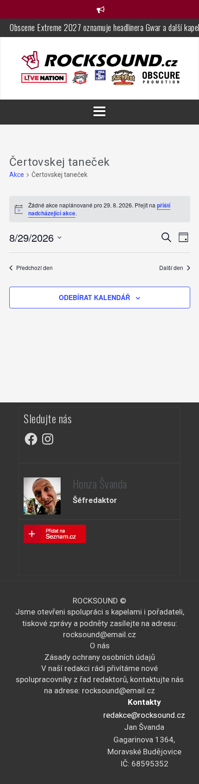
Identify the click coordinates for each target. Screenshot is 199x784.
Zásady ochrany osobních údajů (99, 657)
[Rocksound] (99, 59)
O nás (100, 645)
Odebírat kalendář (94, 297)
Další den (171, 267)
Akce (16, 174)
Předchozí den (34, 267)
